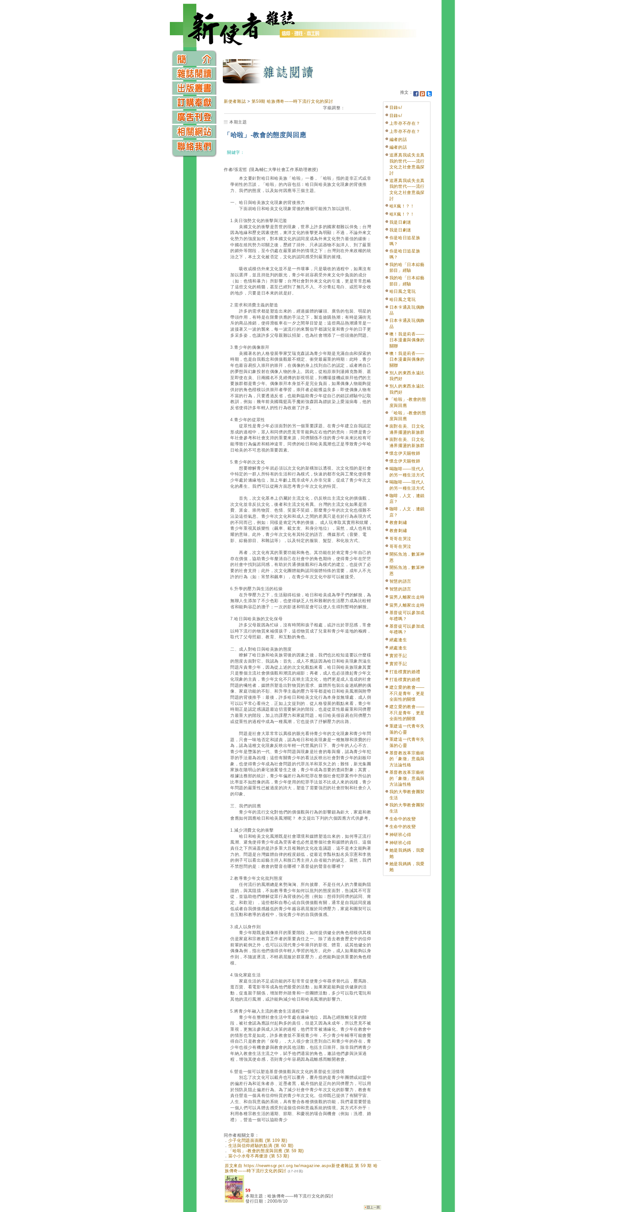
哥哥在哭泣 (400, 538)
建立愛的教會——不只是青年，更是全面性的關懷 (407, 693)
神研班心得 (400, 834)
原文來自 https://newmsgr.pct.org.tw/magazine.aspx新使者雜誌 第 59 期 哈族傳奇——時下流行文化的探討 (301, 1168)
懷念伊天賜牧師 (404, 453)
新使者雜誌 (235, 101)
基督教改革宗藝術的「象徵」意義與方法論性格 (407, 758)
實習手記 (398, 655)
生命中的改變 (402, 818)
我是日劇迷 (400, 222)
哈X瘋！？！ (402, 206)
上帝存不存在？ (404, 123)
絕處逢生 (398, 639)
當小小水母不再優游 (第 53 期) (258, 1156)
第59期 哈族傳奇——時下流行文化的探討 (292, 101)
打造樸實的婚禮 (404, 671)
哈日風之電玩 (402, 291)
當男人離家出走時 (407, 597)
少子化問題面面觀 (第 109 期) (257, 1140)
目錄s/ (395, 107)
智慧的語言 (400, 581)
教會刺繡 (398, 522)
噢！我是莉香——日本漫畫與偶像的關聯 (407, 340)
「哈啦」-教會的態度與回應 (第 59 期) (266, 1150)
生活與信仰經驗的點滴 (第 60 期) (261, 1145)
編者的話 (398, 139)
